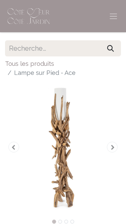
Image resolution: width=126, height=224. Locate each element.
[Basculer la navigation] (113, 16)
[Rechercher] (110, 48)
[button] (14, 147)
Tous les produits (29, 63)
